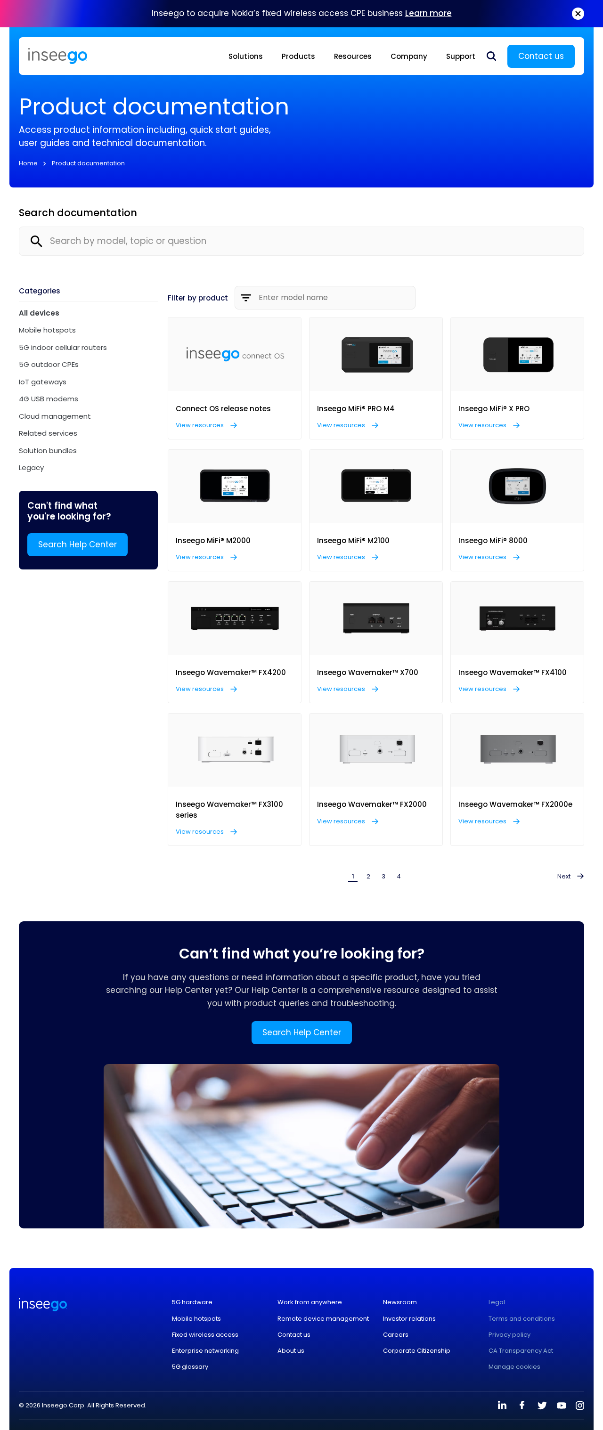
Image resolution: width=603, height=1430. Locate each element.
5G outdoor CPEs (49, 364)
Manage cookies (514, 1367)
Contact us (541, 56)
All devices (39, 313)
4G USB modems (48, 399)
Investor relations (409, 1319)
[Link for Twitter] (541, 1405)
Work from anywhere (309, 1302)
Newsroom (400, 1302)
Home (28, 163)
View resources (200, 425)
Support (460, 56)
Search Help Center (77, 544)
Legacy (31, 467)
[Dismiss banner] (578, 14)
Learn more (428, 13)
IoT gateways (42, 382)
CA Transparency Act (521, 1351)
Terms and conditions (522, 1319)
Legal (497, 1302)
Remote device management (323, 1319)
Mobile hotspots (47, 330)
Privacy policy (509, 1335)
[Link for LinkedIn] (502, 1405)
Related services (48, 433)
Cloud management (55, 416)
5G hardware (192, 1302)
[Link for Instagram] (580, 1405)
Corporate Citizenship (416, 1351)
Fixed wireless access (205, 1335)
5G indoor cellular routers (63, 347)
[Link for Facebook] (522, 1405)
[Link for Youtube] (561, 1405)
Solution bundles (48, 450)
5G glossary (190, 1367)
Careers (395, 1335)
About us (290, 1351)
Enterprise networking (205, 1351)
